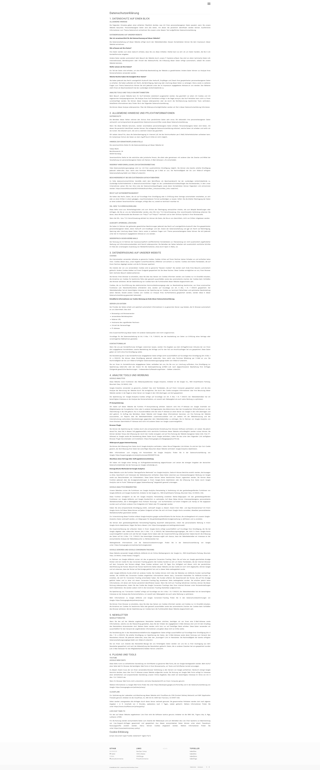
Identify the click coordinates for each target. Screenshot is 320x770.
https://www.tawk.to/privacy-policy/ (127, 728)
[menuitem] (208, 3)
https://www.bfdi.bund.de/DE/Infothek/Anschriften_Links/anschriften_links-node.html (147, 188)
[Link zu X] (206, 767)
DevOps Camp (141, 751)
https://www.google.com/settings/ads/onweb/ (168, 525)
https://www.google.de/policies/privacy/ (130, 600)
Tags (193, 759)
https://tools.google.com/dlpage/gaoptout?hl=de (161, 439)
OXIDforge (140, 756)
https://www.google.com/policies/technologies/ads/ (133, 545)
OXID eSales (140, 754)
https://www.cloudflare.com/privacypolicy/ (129, 706)
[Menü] (208, 3)
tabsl (113, 754)
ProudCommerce (142, 759)
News (165, 748)
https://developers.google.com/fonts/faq (168, 685)
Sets (193, 756)
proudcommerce (117, 759)
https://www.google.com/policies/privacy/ (130, 687)
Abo (193, 754)
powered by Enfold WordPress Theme (129, 767)
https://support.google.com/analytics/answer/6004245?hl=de (137, 455)
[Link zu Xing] (209, 767)
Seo (193, 751)
